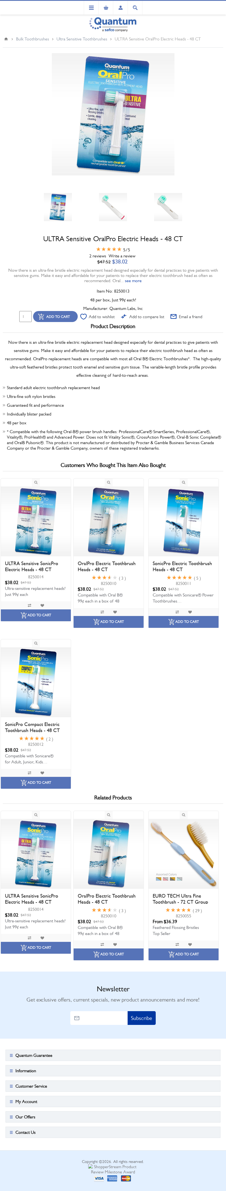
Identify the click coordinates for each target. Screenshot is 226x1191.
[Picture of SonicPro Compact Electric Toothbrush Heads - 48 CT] (36, 682)
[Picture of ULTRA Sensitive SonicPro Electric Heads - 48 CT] (36, 521)
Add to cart (58, 317)
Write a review (122, 255)
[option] (57, 207)
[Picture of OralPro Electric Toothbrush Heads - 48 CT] (109, 521)
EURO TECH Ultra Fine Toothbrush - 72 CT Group (180, 899)
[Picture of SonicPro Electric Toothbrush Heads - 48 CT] (184, 521)
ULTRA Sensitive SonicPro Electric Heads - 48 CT (31, 566)
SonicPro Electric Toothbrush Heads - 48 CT (182, 566)
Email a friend (190, 316)
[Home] (6, 39)
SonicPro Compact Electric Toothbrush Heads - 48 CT (32, 727)
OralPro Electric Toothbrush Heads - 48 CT (107, 566)
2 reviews (97, 255)
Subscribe (141, 1018)
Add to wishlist (102, 316)
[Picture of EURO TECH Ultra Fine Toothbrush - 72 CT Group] (184, 854)
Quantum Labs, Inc (126, 308)
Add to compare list (146, 316)
